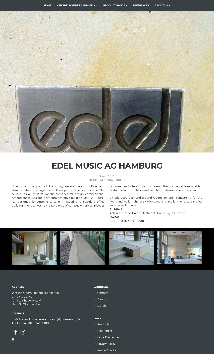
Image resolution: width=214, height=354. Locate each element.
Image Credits (106, 350)
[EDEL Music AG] (34, 248)
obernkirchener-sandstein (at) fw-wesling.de (50, 319)
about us (161, 5)
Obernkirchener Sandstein (76, 5)
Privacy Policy (106, 343)
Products (103, 324)
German (102, 292)
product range (114, 5)
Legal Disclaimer (108, 337)
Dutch (101, 305)
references (141, 5)
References (105, 330)
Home (47, 5)
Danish (102, 299)
